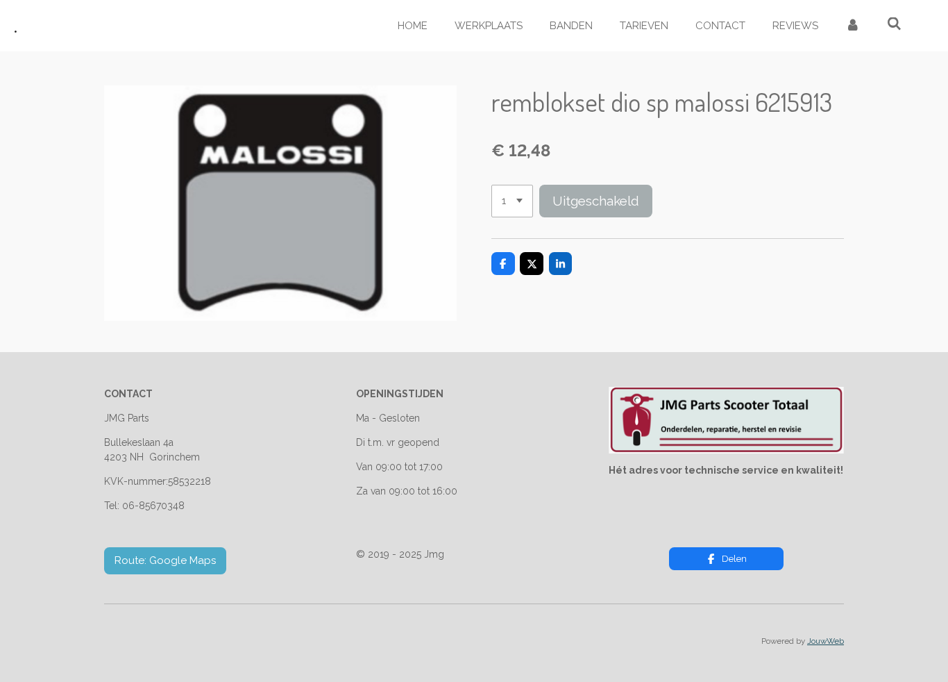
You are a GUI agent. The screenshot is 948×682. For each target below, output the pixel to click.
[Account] (852, 26)
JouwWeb (825, 641)
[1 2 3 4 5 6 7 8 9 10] (512, 201)
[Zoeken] (894, 24)
